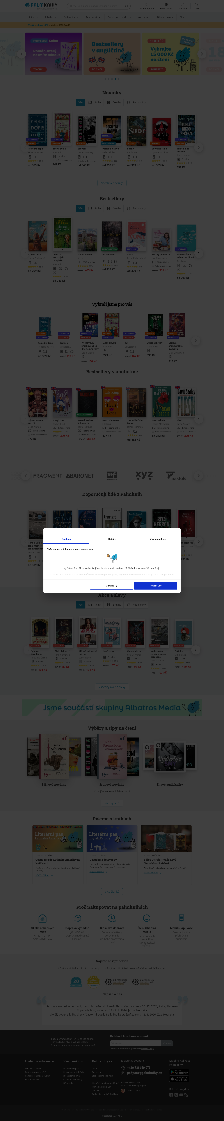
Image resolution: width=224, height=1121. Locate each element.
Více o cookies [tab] (157, 539)
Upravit (110, 585)
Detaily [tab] (112, 539)
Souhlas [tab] (66, 539)
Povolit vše (156, 585)
